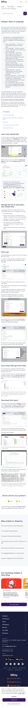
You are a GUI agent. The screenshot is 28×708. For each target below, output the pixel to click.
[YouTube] (23, 664)
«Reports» (18, 521)
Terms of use (14, 667)
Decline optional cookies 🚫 (14, 703)
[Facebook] (7, 664)
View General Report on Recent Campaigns (12, 525)
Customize (14, 696)
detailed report (17, 161)
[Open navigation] (26, 2)
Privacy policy (10, 669)
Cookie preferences (18, 669)
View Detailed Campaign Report (9, 531)
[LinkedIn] (15, 664)
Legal (9, 667)
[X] (19, 664)
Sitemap (5, 667)
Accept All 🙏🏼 (14, 700)
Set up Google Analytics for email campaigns (12, 99)
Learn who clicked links (8, 115)
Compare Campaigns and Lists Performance (12, 558)
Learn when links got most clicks (10, 125)
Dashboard (16, 138)
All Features (5, 624)
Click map (5, 122)
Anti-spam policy (22, 667)
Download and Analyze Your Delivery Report (12, 548)
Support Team (21, 506)
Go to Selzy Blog (14, 604)
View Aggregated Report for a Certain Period (12, 553)
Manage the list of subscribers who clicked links (13, 118)
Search (25, 13)
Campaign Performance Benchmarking (11, 536)
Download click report (8, 128)
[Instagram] (11, 664)
